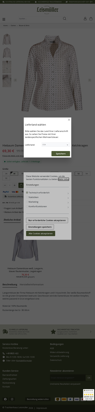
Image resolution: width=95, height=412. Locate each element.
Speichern (61, 153)
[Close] (69, 119)
